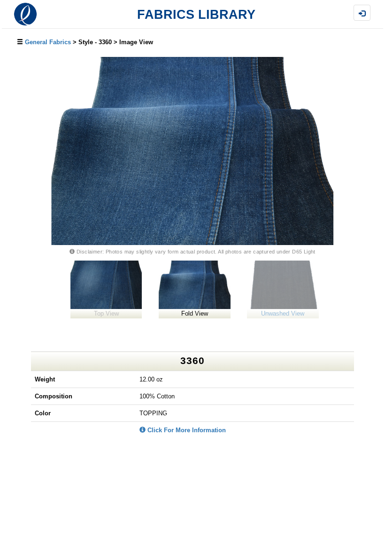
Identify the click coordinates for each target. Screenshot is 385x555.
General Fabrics (48, 42)
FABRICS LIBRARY (196, 15)
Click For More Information (186, 430)
